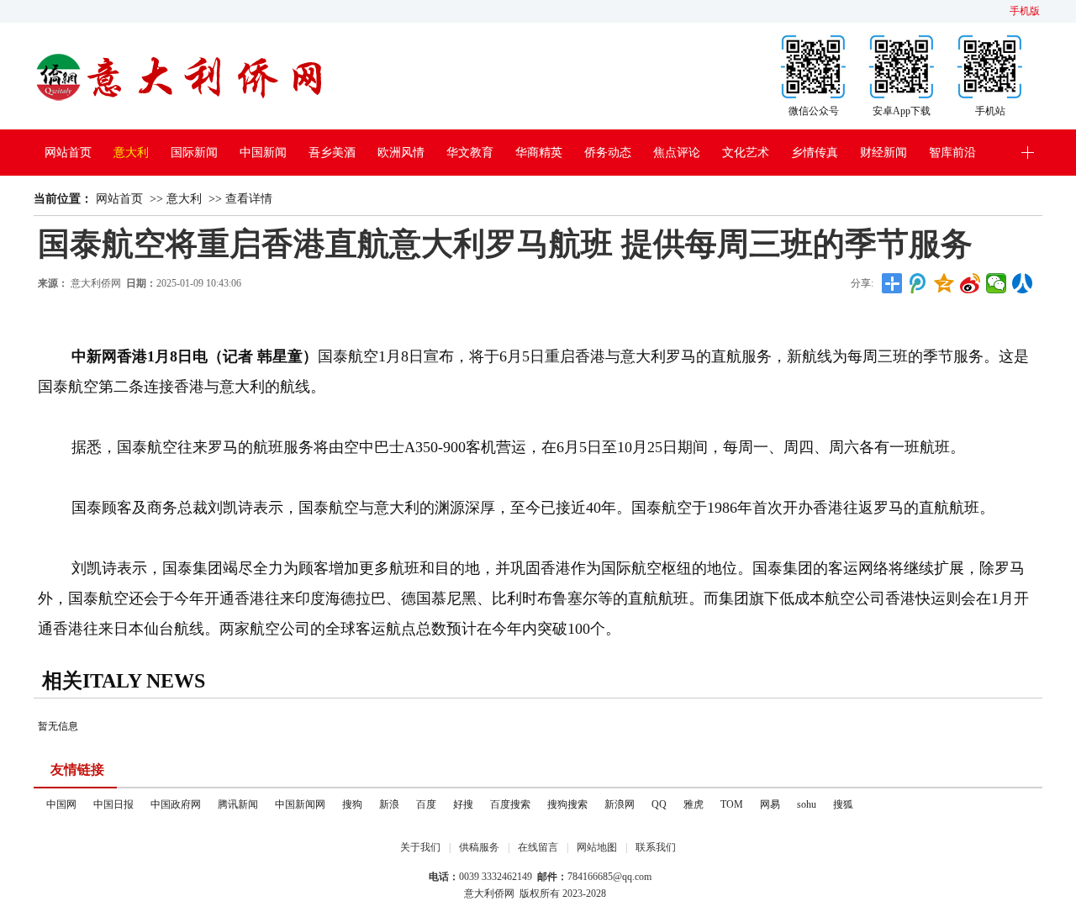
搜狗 (352, 804)
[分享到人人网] (1022, 283)
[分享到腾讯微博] (918, 283)
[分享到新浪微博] (970, 283)
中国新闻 (263, 152)
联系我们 (656, 847)
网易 (770, 804)
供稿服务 (479, 847)
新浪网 (619, 804)
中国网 (61, 804)
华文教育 (469, 152)
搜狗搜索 (567, 804)
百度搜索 (510, 804)
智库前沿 (952, 152)
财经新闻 (883, 152)
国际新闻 (194, 152)
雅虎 (693, 804)
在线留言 (538, 847)
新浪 (389, 804)
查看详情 (248, 198)
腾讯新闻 (238, 804)
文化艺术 (745, 152)
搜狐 (843, 804)
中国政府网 (175, 804)
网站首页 (68, 152)
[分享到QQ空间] (944, 283)
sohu (806, 804)
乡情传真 (814, 152)
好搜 (463, 804)
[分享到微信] (996, 283)
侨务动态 (607, 152)
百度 (426, 804)
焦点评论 (676, 152)
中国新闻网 (300, 804)
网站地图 (597, 847)
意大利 (131, 152)
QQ (659, 804)
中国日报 (113, 804)
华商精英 (538, 152)
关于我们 (420, 847)
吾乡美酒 (332, 152)
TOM (731, 804)
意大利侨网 (96, 283)
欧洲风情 (401, 152)
